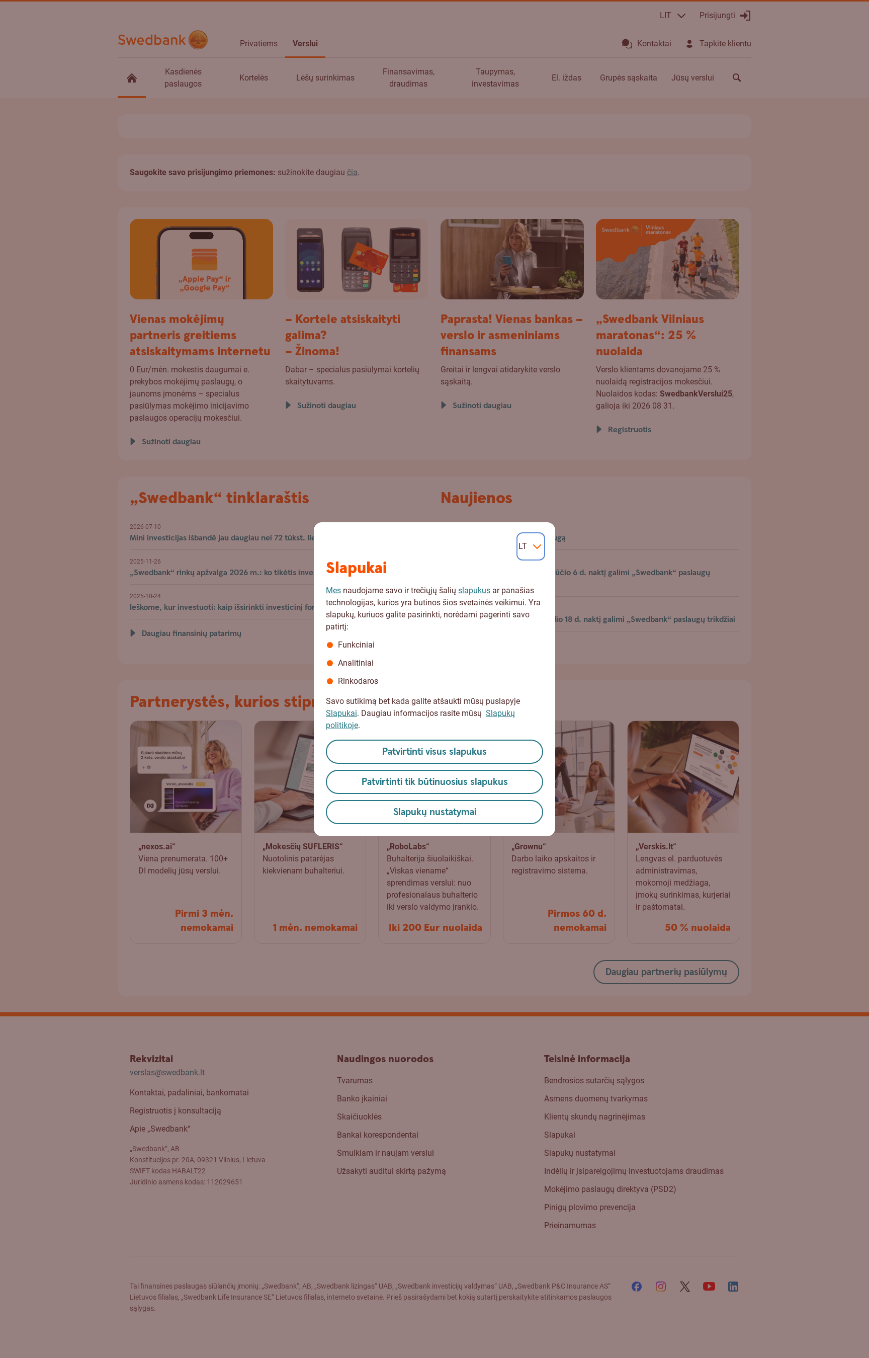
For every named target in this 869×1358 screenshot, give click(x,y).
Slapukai (341, 713)
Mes (333, 590)
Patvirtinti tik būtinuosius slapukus (435, 782)
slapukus (474, 590)
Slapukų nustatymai (434, 812)
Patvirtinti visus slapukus (434, 752)
